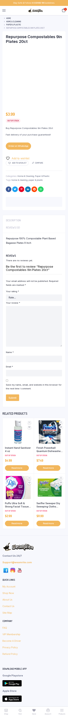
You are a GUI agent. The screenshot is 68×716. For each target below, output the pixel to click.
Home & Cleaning (13, 21)
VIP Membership (11, 478)
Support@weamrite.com (17, 406)
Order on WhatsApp (18, 146)
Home (8, 18)
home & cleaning (20, 180)
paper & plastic (36, 180)
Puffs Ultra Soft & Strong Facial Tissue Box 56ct (17, 349)
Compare (39, 163)
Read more (17, 312)
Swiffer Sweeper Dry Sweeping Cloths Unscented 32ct (48, 349)
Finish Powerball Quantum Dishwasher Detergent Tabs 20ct (48, 294)
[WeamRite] (35, 10)
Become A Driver (11, 484)
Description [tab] (13, 220)
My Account (8, 430)
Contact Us (8, 450)
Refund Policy (10, 497)
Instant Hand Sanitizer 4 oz (18, 294)
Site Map (7, 456)
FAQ (4, 471)
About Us (7, 443)
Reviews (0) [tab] (13, 227)
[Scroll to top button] (62, 703)
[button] (17, 163)
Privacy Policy (10, 491)
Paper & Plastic (13, 24)
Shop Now (8, 437)
